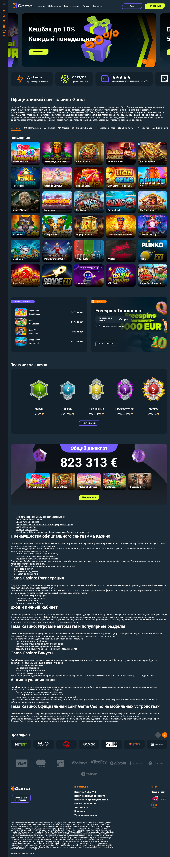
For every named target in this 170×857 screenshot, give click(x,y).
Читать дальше (105, 343)
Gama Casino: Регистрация (29, 519)
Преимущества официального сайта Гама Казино (40, 517)
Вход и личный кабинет (27, 522)
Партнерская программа (21, 799)
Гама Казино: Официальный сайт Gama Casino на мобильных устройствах (52, 532)
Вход (132, 6)
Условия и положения (85, 815)
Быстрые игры (71, 6)
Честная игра (81, 807)
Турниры (97, 6)
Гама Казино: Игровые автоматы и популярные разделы (44, 524)
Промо (86, 6)
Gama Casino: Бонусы (26, 527)
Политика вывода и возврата (89, 796)
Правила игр (80, 811)
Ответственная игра (85, 803)
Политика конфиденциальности (91, 799)
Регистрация (155, 6)
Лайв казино (54, 6)
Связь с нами (158, 792)
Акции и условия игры (27, 529)
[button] (144, 61)
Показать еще (89, 497)
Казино (41, 6)
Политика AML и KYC (85, 792)
